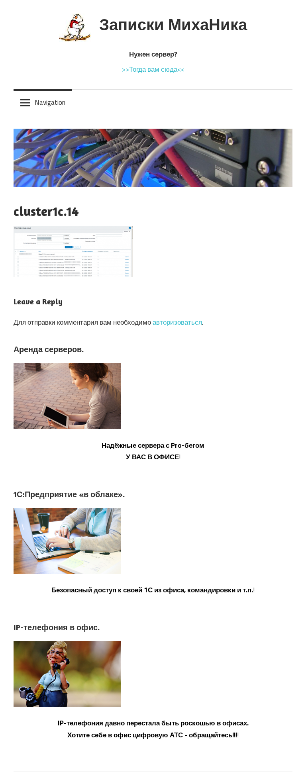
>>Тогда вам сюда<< (153, 69)
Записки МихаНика (173, 24)
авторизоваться (177, 322)
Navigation (50, 102)
